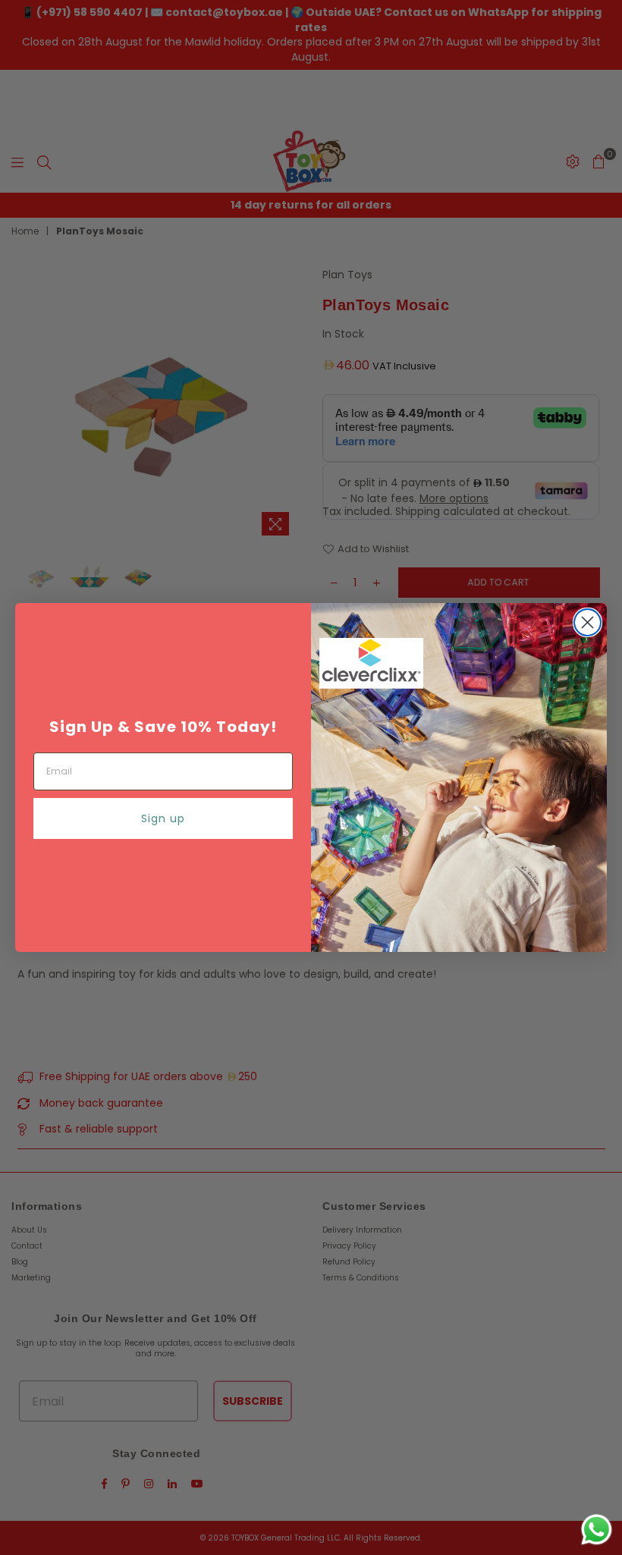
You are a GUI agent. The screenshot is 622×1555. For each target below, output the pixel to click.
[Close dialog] (587, 622)
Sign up (163, 818)
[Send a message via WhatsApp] (596, 1529)
